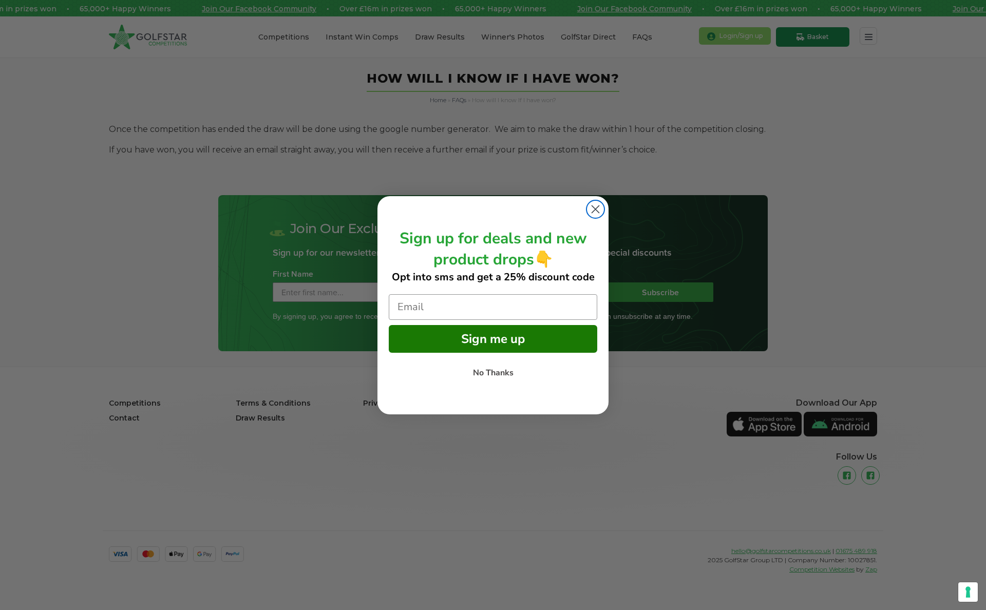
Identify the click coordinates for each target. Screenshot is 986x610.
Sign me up (493, 339)
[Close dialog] (595, 209)
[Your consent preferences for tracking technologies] (968, 592)
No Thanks (493, 372)
